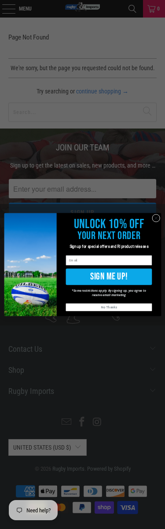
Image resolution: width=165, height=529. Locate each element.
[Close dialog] (155, 218)
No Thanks (109, 307)
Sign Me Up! (109, 276)
